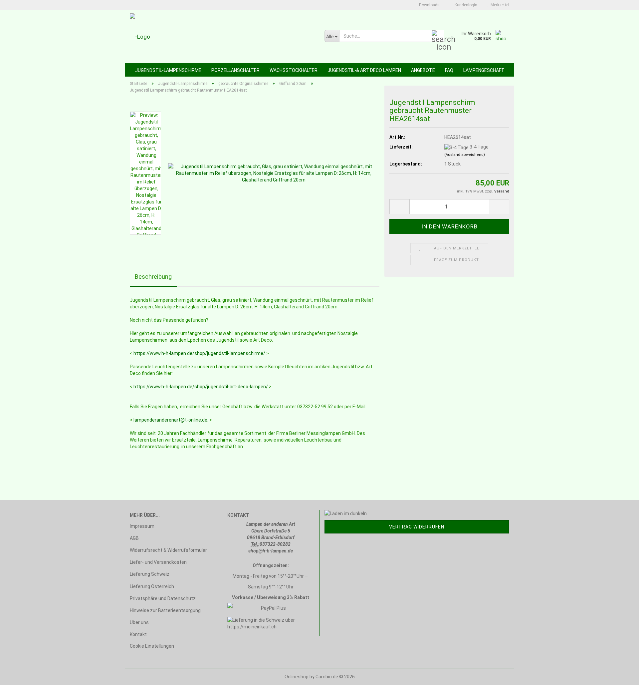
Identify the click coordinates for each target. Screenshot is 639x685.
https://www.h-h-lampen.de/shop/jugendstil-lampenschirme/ (199, 353)
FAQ (449, 70)
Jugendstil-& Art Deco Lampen (364, 70)
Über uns (139, 622)
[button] (399, 206)
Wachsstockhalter (294, 70)
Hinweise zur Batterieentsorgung (165, 610)
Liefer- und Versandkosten (158, 562)
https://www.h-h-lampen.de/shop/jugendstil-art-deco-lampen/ (200, 386)
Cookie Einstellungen (152, 646)
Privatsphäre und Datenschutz (163, 598)
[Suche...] (438, 36)
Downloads (429, 5)
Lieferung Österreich (152, 586)
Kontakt (138, 634)
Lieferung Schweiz (149, 574)
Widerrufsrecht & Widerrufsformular (168, 550)
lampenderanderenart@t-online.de (170, 420)
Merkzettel (499, 5)
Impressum (142, 526)
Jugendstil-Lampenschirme (168, 70)
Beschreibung (153, 276)
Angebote (423, 70)
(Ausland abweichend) (464, 155)
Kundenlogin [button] (465, 5)
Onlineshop (297, 676)
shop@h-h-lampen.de (270, 550)
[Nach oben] (621, 675)
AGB (134, 538)
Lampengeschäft (484, 70)
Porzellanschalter (235, 70)
